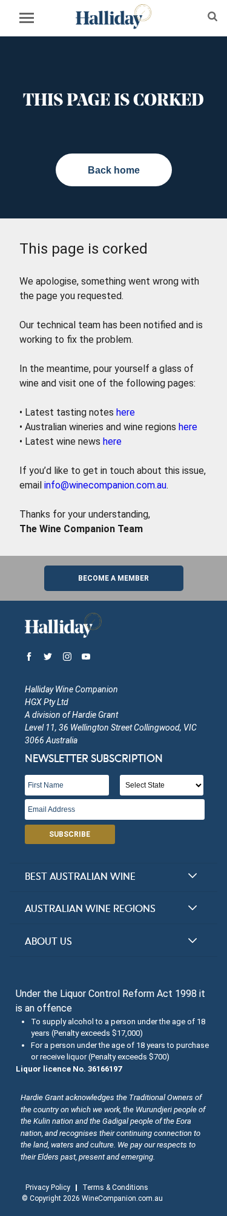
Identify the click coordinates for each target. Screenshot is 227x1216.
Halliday (113, 16)
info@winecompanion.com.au (105, 485)
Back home (114, 170)
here (125, 412)
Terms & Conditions (115, 1187)
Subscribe (69, 834)
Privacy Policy (47, 1187)
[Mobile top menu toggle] (26, 20)
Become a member (113, 578)
